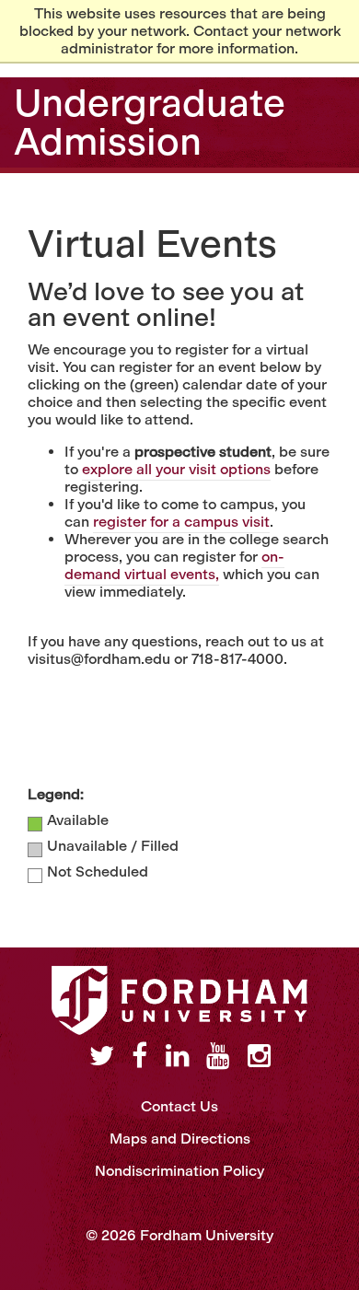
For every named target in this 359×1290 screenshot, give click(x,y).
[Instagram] (259, 1056)
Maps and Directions (180, 1138)
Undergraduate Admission (149, 122)
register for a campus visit (181, 521)
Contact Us (179, 1106)
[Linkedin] (177, 1056)
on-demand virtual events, (174, 565)
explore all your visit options (176, 469)
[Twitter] (101, 1056)
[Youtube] (217, 1056)
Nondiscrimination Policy (179, 1171)
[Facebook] (139, 1056)
